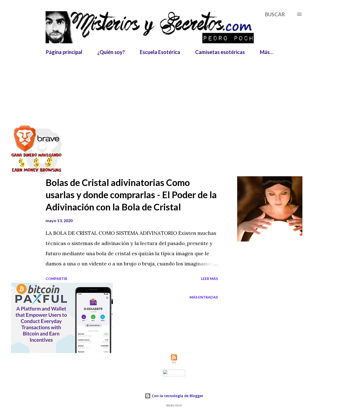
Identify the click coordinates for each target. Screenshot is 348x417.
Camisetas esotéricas (220, 52)
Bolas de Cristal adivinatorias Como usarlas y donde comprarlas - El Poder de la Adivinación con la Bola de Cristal (131, 194)
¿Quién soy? (111, 52)
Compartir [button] (56, 278)
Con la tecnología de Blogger (177, 395)
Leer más (209, 278)
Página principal (64, 52)
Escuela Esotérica (160, 52)
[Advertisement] (169, 70)
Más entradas (204, 297)
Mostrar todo (283, 106)
